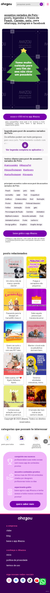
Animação (18, 208)
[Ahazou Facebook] (16, 580)
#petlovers (28, 170)
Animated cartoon (12, 220)
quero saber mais (25, 504)
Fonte (25, 220)
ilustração (40, 199)
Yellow (8, 208)
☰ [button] (48, 4)
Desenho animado (29, 216)
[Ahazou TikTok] (30, 580)
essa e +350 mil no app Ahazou (25, 116)
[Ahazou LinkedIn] (23, 580)
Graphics (23, 225)
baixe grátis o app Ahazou (25, 233)
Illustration (18, 203)
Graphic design (36, 225)
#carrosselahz (11, 165)
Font (41, 216)
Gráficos (8, 199)
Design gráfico (10, 225)
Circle (27, 208)
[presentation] (45, 441)
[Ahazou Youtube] (36, 580)
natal (18, 195)
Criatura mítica (20, 199)
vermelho (9, 195)
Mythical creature (12, 216)
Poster (8, 203)
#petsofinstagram (12, 174)
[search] (41, 4)
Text (25, 195)
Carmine (29, 212)
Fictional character (33, 203)
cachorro (34, 220)
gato (35, 208)
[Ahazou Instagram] (9, 580)
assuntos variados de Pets (21, 15)
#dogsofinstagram (13, 170)
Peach (8, 20)
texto (33, 191)
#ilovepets (28, 174)
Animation (40, 212)
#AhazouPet (25, 165)
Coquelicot (35, 195)
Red (31, 199)
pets (29, 20)
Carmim (19, 20)
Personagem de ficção (14, 212)
